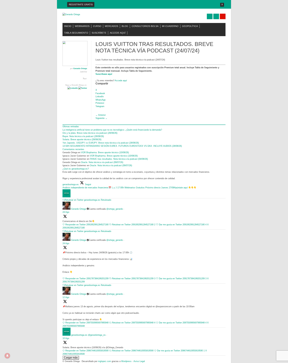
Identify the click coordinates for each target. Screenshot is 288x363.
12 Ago (65, 297)
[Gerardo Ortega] (71, 14)
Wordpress (126, 361)
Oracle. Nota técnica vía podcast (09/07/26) (102, 162)
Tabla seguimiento (76, 32)
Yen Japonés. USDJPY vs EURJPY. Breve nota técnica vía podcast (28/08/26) (101, 143)
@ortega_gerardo (114, 209)
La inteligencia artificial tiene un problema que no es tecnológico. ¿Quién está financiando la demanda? (112, 130)
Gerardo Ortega (80, 68)
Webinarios (82, 26)
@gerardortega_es (97, 335)
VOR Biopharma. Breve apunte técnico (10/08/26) (105, 152)
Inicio (67, 26)
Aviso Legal (139, 361)
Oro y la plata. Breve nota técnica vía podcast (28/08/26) (90, 133)
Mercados (111, 26)
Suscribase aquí (104, 74)
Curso (97, 26)
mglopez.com (104, 361)
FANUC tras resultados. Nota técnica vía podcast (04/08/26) (119, 159)
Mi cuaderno (170, 26)
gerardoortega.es (79, 335)
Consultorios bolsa (145, 26)
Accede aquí (118, 32)
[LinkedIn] (73, 88)
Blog (125, 26)
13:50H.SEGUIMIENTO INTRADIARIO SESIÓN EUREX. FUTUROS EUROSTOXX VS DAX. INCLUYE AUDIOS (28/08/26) (122, 146)
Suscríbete (99, 32)
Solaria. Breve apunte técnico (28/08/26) (81, 139)
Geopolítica (190, 26)
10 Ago (65, 338)
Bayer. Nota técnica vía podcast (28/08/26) (83, 136)
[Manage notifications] (7, 355)
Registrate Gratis (81, 4)
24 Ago (65, 212)
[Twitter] (82, 88)
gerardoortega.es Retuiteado (97, 200)
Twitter (209, 16)
